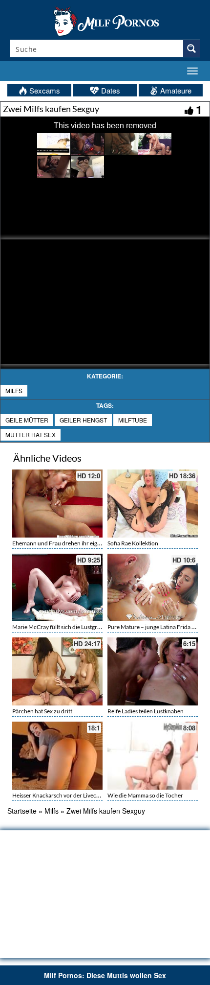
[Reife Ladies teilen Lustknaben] (152, 671)
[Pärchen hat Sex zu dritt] (57, 671)
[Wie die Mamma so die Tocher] (152, 756)
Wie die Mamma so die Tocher (145, 795)
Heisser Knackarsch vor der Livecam (58, 795)
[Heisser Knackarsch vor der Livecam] (57, 754)
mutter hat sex (30, 434)
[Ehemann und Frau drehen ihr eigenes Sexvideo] (57, 503)
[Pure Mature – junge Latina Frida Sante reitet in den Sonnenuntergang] (152, 588)
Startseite (22, 811)
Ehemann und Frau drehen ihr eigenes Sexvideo (72, 543)
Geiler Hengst (83, 420)
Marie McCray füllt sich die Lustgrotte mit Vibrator (76, 627)
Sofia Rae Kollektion (132, 543)
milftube (132, 420)
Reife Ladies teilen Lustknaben (145, 711)
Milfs (13, 390)
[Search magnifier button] (191, 48)
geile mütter (26, 420)
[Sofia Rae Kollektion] (152, 503)
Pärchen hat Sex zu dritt (42, 711)
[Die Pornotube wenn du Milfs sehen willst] (105, 20)
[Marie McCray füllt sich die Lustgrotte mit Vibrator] (57, 588)
